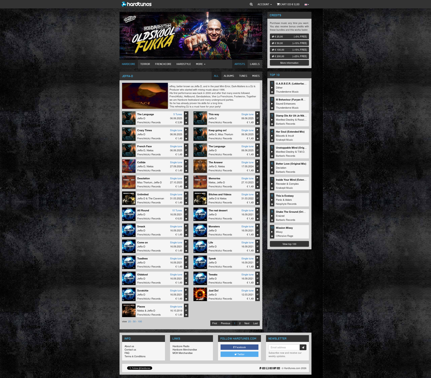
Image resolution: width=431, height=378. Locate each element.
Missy (279, 231)
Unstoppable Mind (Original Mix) (295, 147)
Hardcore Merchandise (185, 349)
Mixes (256, 75)
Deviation (281, 167)
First (214, 323)
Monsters (214, 226)
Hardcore (128, 64)
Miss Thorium (225, 134)
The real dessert (218, 210)
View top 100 (289, 244)
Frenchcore (163, 64)
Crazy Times (144, 130)
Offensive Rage (284, 235)
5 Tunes (177, 114)
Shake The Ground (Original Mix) (295, 212)
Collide (141, 162)
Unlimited (142, 194)
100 (140, 321)
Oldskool (142, 274)
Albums (229, 75)
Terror (145, 64)
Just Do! (214, 290)
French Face (144, 146)
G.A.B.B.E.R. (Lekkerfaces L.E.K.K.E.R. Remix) (303, 83)
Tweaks (213, 274)
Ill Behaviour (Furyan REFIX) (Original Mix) (301, 99)
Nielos (150, 150)
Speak (212, 258)
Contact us (130, 349)
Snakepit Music (284, 139)
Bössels (280, 135)
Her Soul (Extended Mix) (290, 131)
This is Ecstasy (285, 196)
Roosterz (302, 119)
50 (134, 321)
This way (214, 114)
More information (289, 62)
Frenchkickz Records (149, 122)
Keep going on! (218, 130)
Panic (279, 199)
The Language (145, 114)
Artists (240, 64)
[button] (251, 4)
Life (211, 242)
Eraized (280, 215)
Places (141, 306)
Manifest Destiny (285, 119)
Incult (291, 135)
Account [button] (264, 4)
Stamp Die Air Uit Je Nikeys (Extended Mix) (301, 115)
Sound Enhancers (286, 103)
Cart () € (290, 4)
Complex (294, 183)
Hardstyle (184, 64)
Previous (225, 323)
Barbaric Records (285, 123)
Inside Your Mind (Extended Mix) (295, 179)
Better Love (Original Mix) (291, 163)
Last (255, 323)
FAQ (127, 353)
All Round (143, 210)
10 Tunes (177, 210)
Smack (141, 226)
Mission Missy (284, 228)
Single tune (247, 114)
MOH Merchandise (183, 353)
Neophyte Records (286, 203)
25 (129, 321)
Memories (214, 178)
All (216, 75)
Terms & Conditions (135, 356)
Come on (142, 242)
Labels (255, 64)
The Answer (216, 162)
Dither (279, 87)
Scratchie (142, 290)
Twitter (240, 354)
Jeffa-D (141, 118)
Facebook (240, 347)
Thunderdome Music (287, 91)
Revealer (281, 183)
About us (129, 346)
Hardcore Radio (181, 346)
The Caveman (156, 198)
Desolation (143, 178)
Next (246, 323)
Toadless (142, 258)
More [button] (200, 64)
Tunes (243, 75)
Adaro (288, 199)
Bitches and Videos (220, 194)
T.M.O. (301, 151)
